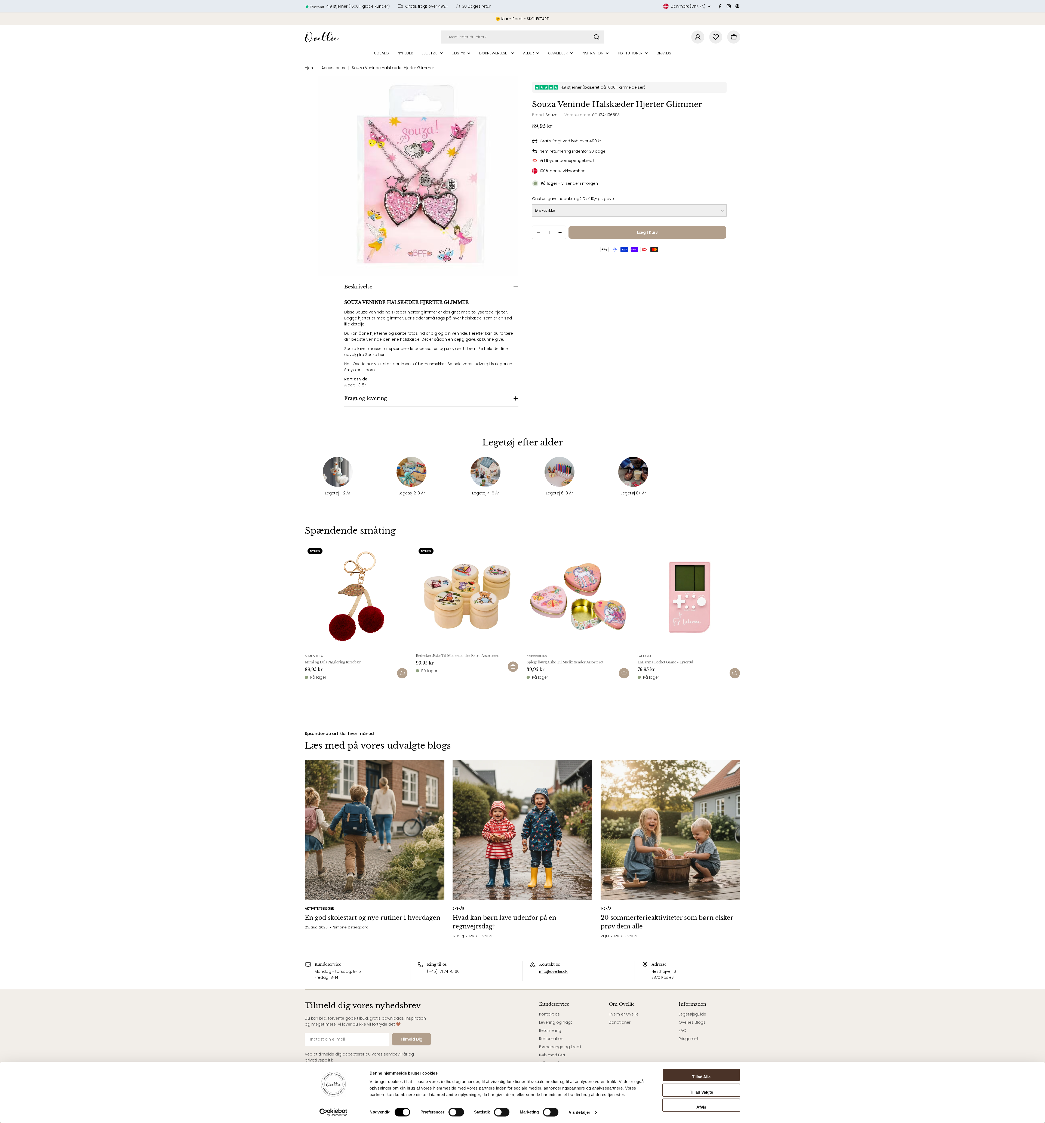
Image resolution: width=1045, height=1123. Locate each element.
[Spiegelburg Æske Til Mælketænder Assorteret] (578, 596)
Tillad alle (701, 1077)
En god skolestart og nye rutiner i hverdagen (372, 917)
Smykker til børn (359, 370)
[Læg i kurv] (402, 673)
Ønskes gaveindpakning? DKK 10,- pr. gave (573, 198)
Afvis (701, 1107)
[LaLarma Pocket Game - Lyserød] (689, 596)
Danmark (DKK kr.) (688, 6)
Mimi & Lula (314, 656)
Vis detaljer (579, 1112)
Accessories (333, 67)
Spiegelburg (537, 656)
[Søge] (596, 37)
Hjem (310, 67)
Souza (371, 354)
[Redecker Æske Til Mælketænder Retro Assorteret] (467, 596)
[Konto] (697, 37)
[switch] (456, 1112)
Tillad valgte (701, 1092)
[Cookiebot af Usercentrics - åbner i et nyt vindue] (333, 1112)
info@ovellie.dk (553, 971)
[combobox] (522, 37)
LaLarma (644, 656)
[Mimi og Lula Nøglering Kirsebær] (356, 596)
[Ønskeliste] (715, 37)
